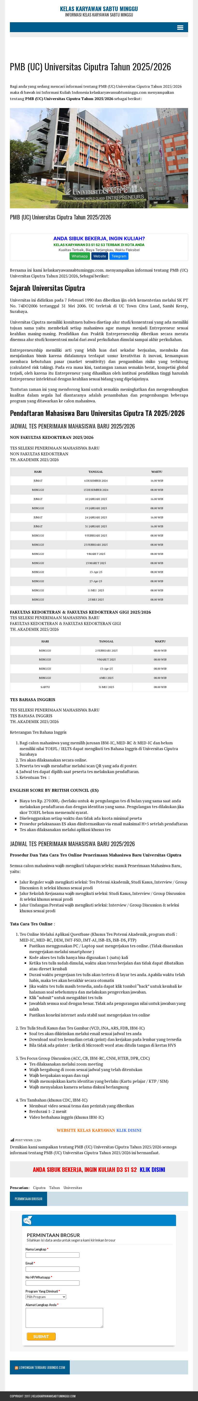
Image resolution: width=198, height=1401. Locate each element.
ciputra (39, 1187)
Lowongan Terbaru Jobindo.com (42, 1367)
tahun (54, 1187)
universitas (73, 1187)
